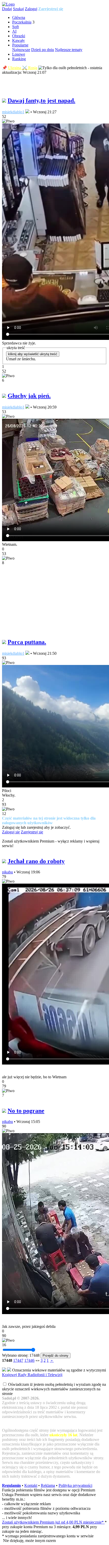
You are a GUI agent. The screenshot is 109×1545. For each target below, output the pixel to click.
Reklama (48, 1485)
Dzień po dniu (42, 49)
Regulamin (11, 1485)
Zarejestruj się (50, 9)
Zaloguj (31, 9)
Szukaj (18, 9)
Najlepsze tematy (68, 49)
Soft (15, 26)
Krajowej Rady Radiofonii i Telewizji (32, 1375)
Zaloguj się (11, 832)
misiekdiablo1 (13, 112)
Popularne (20, 45)
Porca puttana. (27, 642)
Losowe (18, 54)
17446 (29, 1360)
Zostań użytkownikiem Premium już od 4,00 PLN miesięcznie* (53, 1522)
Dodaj (7, 9)
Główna (18, 17)
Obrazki (18, 36)
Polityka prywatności (75, 1485)
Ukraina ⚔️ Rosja (22, 68)
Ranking (19, 59)
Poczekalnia (21, 22)
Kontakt (30, 1485)
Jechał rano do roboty (36, 861)
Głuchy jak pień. (29, 395)
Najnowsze (21, 49)
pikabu (7, 872)
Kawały (18, 40)
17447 (18, 1360)
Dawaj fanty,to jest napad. (41, 100)
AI (14, 31)
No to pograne (26, 1110)
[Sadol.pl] (8, 4)
